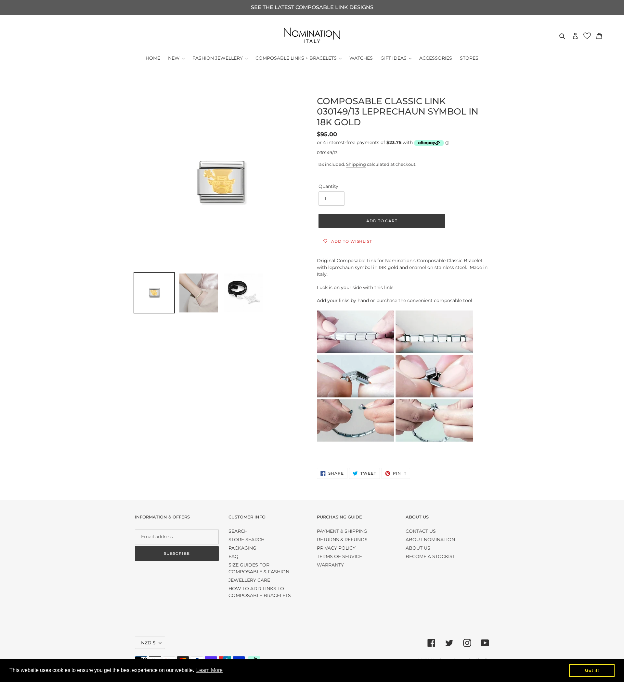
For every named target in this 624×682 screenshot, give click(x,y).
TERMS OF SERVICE (339, 556)
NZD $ (148, 643)
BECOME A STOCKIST (430, 556)
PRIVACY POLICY (336, 548)
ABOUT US (418, 548)
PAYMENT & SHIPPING (342, 531)
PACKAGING (242, 548)
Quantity (328, 186)
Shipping (356, 164)
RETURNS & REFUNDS (342, 539)
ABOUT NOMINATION (430, 539)
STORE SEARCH (246, 539)
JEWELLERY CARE (249, 580)
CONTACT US (421, 531)
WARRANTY (330, 565)
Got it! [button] (592, 670)
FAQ (233, 556)
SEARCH (238, 531)
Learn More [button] (209, 670)
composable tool (453, 300)
